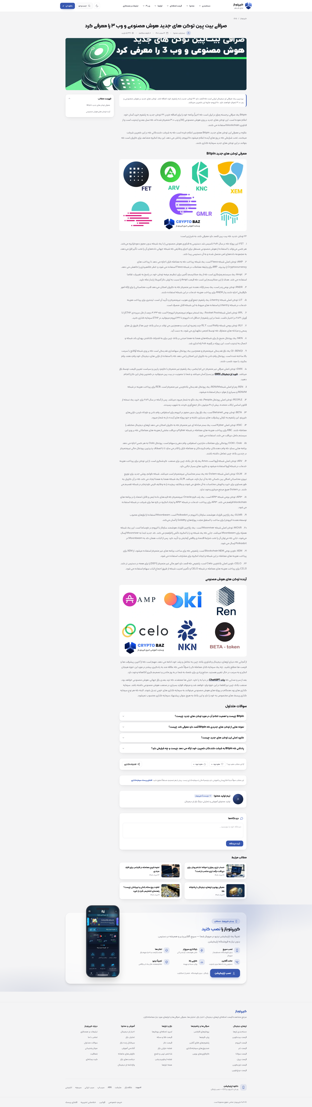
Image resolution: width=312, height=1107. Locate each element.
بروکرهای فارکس (201, 1031)
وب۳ (148, 5)
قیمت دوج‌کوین (239, 1070)
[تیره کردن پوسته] (97, 6)
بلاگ (235, 18)
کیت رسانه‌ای (92, 1059)
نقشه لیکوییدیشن (163, 1059)
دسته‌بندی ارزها (240, 1031)
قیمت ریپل (242, 1059)
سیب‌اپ (100, 1087)
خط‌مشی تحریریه (88, 1102)
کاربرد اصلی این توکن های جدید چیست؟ (222, 738)
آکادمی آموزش (128, 1048)
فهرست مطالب (104, 98)
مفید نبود (198, 764)
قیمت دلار (167, 1043)
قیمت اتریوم (241, 1043)
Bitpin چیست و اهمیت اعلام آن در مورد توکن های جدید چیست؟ (209, 716)
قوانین (102, 1102)
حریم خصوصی (115, 1102)
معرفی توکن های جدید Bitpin (98, 105)
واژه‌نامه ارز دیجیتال (126, 1065)
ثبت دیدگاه (234, 843)
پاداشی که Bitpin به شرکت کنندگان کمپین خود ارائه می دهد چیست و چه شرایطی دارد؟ (197, 748)
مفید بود (215, 764)
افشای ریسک (71, 1102)
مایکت (118, 1087)
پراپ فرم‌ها (204, 1037)
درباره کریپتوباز (91, 1026)
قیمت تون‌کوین (239, 1065)
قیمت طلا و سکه (164, 1037)
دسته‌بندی (206, 5)
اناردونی (68, 1087)
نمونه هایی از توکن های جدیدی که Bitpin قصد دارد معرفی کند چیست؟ (206, 727)
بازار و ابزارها (167, 1026)
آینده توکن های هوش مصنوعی (98, 111)
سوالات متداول (91, 1043)
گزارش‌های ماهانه (126, 1054)
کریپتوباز (243, 18)
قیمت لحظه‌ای (176, 5)
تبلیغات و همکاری (130, 5)
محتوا (191, 5)
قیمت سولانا (241, 1054)
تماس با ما (93, 1037)
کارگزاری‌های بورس (200, 1054)
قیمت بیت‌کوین (239, 1037)
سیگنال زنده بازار (127, 1043)
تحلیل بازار (130, 1037)
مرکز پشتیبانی (91, 1048)
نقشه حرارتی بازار (165, 1048)
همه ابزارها (167, 1065)
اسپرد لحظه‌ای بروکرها (162, 1031)
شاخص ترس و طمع (163, 1054)
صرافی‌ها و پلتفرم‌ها (200, 1026)
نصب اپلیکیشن (223, 973)
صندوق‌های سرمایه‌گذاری (197, 1048)
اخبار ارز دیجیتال (128, 1031)
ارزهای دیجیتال (240, 1026)
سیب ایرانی (89, 1087)
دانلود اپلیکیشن (231, 1086)
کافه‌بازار (128, 1087)
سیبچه (78, 1087)
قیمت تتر (242, 1048)
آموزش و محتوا (128, 1026)
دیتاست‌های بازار (127, 1059)
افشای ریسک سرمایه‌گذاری (141, 780)
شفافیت (94, 1054)
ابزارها (160, 5)
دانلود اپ (67, 5)
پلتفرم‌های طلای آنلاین (199, 1043)
